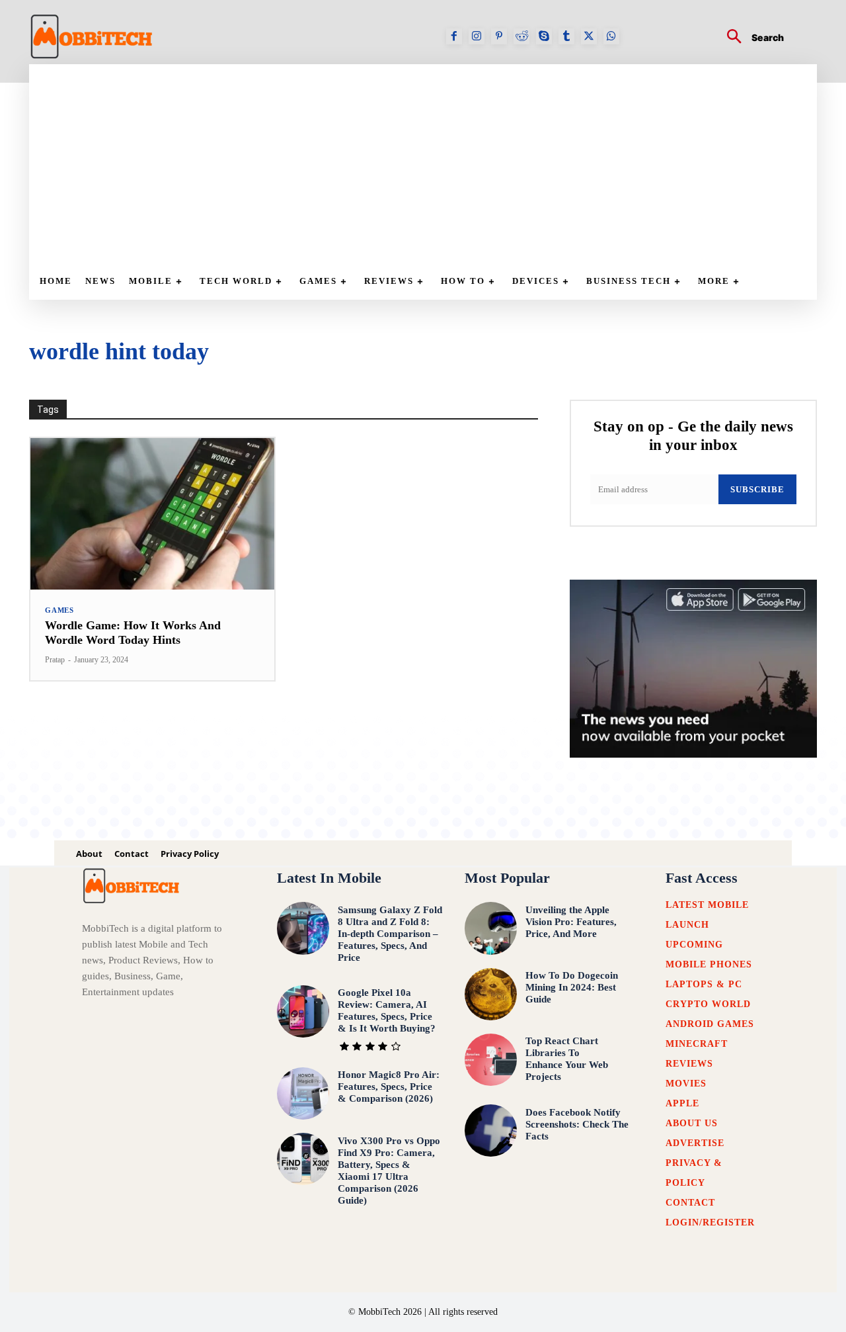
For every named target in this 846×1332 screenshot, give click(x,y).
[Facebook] (454, 36)
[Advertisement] (429, 163)
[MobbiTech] (92, 36)
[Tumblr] (566, 36)
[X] (589, 36)
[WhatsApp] (611, 36)
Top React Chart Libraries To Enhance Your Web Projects (566, 1059)
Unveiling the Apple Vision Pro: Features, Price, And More (571, 922)
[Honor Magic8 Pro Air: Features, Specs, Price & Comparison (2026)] (303, 1093)
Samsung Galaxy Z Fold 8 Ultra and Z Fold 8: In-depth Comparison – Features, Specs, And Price (390, 934)
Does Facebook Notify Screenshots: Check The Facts (577, 1124)
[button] (750, 38)
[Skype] (544, 36)
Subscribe (757, 489)
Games (59, 610)
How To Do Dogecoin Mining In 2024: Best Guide (571, 987)
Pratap (55, 659)
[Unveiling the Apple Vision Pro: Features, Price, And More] (491, 928)
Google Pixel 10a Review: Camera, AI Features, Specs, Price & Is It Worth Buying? (387, 1010)
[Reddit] (521, 36)
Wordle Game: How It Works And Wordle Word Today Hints (133, 632)
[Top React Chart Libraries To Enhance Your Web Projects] (491, 1060)
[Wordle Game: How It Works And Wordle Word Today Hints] (152, 514)
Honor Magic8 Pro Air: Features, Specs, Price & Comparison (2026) (389, 1086)
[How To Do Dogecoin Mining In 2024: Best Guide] (491, 994)
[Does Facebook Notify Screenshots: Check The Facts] (491, 1130)
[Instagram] (476, 36)
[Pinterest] (499, 36)
